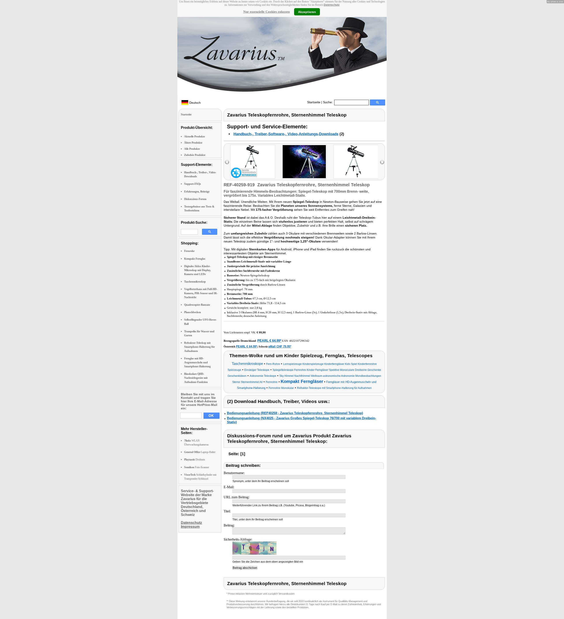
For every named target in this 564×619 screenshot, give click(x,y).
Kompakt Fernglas (194, 258)
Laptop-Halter (199, 452)
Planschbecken (192, 312)
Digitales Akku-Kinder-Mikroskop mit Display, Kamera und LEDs (197, 270)
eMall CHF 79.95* (279, 346)
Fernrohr (189, 251)
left (227, 162)
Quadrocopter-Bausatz (197, 304)
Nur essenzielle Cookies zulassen (266, 11)
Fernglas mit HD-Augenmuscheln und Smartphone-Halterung (197, 362)
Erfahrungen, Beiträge (197, 191)
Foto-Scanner (196, 467)
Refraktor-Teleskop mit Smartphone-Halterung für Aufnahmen (199, 346)
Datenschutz (332, 4)
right (382, 162)
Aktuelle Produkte (194, 136)
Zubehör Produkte (194, 155)
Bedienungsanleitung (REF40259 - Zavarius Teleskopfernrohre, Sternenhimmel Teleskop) (295, 413)
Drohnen (194, 459)
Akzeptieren (307, 11)
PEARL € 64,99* (269, 340)
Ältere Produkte (193, 142)
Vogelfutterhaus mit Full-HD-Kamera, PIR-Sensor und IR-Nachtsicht (201, 293)
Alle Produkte (192, 148)
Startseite (313, 102)
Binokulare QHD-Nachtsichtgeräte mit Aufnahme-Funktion (196, 377)
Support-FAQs (192, 183)
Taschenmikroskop (195, 281)
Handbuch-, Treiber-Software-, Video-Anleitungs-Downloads (286, 134)
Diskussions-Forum (195, 199)
